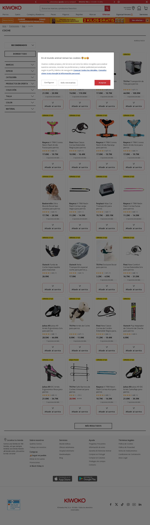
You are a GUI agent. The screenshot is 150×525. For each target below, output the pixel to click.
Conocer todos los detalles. (85, 70)
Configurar (49, 82)
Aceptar (102, 82)
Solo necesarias (68, 82)
